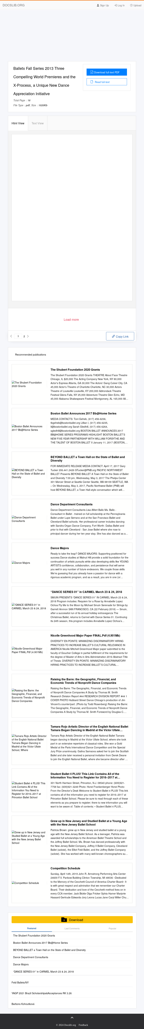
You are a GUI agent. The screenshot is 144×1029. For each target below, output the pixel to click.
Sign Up (104, 5)
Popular (112, 928)
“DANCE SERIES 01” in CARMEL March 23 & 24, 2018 (86, 592)
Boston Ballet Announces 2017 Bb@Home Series (83, 413)
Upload (137, 5)
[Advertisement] (72, 36)
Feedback (83, 1025)
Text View (38, 123)
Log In (121, 5)
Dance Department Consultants (72, 504)
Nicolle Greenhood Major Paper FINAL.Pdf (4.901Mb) (85, 635)
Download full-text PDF (107, 72)
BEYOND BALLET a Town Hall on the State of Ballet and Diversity (88, 458)
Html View (18, 123)
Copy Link (122, 336)
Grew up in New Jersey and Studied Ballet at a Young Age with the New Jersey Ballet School (89, 822)
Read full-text (102, 82)
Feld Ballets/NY (20, 982)
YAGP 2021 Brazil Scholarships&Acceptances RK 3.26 (42, 993)
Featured (31, 928)
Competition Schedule (65, 868)
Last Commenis (72, 928)
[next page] (28, 336)
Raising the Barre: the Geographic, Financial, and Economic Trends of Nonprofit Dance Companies (83, 681)
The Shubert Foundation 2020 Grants (75, 369)
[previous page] (11, 336)
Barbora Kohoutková (23, 1004)
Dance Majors (60, 548)
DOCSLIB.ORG (14, 5)
